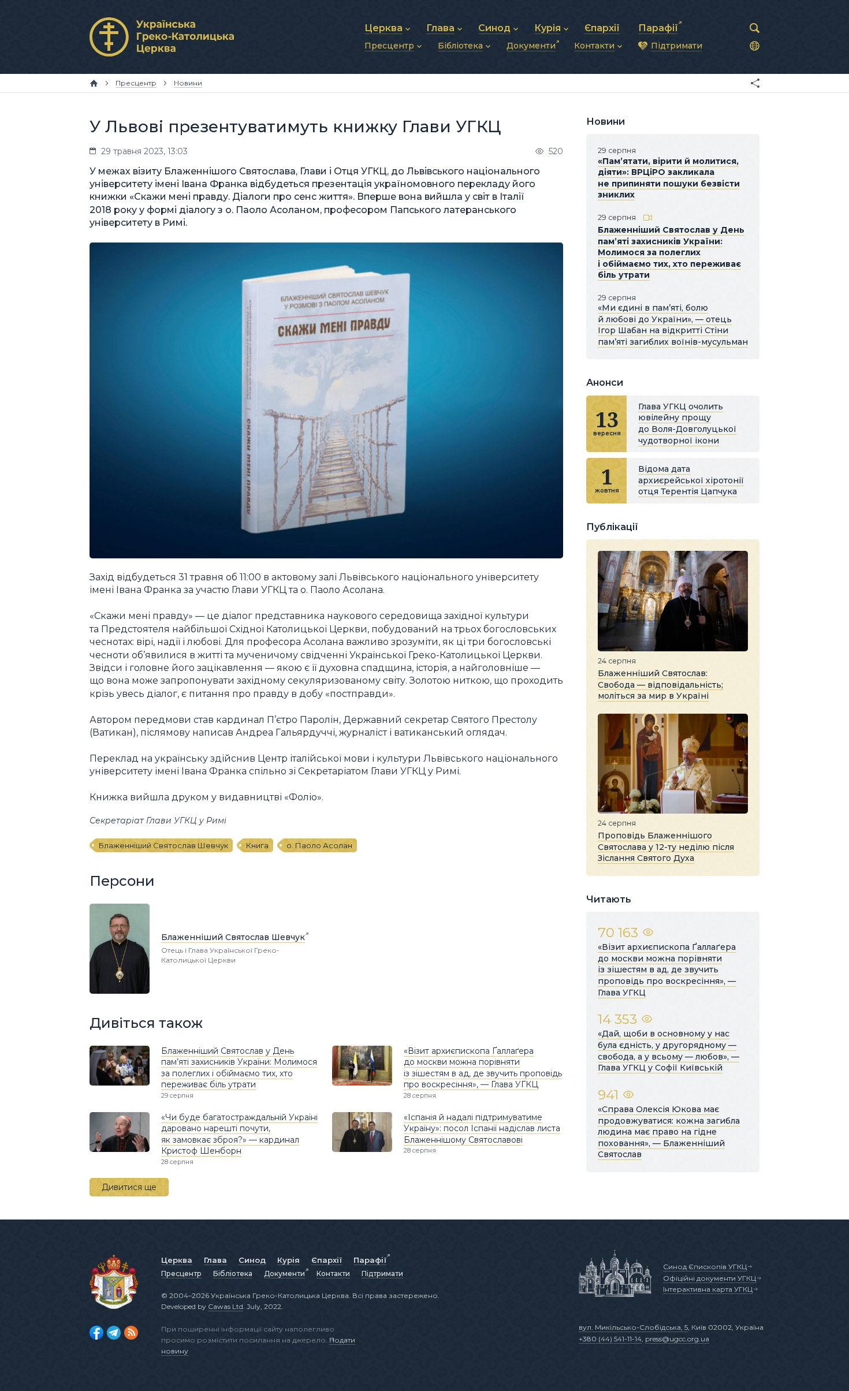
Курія (288, 1260)
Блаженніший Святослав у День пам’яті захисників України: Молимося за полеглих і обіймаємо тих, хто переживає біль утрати (239, 1068)
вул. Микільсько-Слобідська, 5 (633, 1327)
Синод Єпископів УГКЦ (705, 1266)
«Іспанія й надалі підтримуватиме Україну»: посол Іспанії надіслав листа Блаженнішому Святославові (482, 1128)
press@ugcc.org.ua (677, 1338)
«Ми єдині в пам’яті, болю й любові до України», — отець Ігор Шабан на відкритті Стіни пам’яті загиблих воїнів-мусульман (673, 325)
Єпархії (326, 1260)
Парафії (369, 1260)
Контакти (333, 1273)
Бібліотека (232, 1273)
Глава (215, 1260)
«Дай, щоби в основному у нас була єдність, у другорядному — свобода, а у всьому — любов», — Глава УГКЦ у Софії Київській (668, 1050)
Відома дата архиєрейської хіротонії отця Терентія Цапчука (691, 480)
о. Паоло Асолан (319, 845)
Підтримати (382, 1273)
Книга (257, 845)
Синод (252, 1260)
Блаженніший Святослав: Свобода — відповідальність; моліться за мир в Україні (660, 684)
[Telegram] (114, 1333)
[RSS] (131, 1333)
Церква (176, 1260)
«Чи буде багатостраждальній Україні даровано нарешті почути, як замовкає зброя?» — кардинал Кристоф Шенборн (239, 1134)
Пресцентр (181, 1273)
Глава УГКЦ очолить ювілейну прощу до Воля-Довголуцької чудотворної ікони (687, 423)
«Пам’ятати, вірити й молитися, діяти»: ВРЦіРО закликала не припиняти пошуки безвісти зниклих (669, 178)
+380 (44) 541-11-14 (610, 1338)
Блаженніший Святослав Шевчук (163, 845)
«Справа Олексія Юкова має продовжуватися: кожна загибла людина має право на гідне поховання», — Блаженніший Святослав (669, 1131)
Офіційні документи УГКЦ (709, 1278)
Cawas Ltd (225, 1306)
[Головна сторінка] (94, 83)
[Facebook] (96, 1333)
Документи (284, 1273)
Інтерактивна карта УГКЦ (708, 1289)
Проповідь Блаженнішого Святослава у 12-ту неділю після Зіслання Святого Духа (666, 846)
